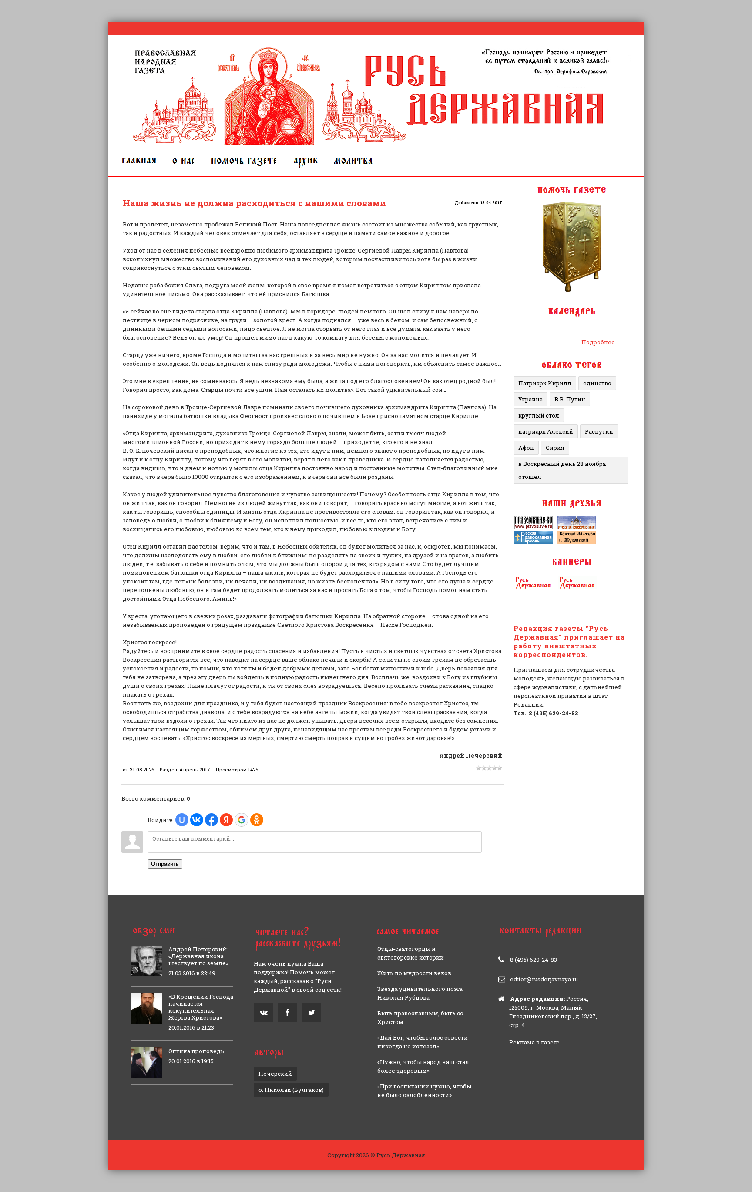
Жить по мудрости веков (414, 973)
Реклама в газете (534, 1042)
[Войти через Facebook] (211, 819)
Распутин (599, 431)
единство (597, 383)
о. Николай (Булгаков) (291, 1090)
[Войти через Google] (241, 820)
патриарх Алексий (545, 431)
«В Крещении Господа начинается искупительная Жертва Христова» (200, 1007)
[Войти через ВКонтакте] (196, 819)
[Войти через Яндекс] (226, 819)
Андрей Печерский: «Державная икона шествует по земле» (198, 956)
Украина (530, 399)
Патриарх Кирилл (544, 383)
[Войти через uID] (181, 819)
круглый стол (538, 415)
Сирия (555, 447)
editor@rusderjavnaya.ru (544, 979)
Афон (526, 447)
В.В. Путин (569, 399)
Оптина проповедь (196, 1051)
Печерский (275, 1074)
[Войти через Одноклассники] (256, 819)
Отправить (165, 864)
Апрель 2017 (194, 769)
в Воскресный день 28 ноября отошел (562, 470)
